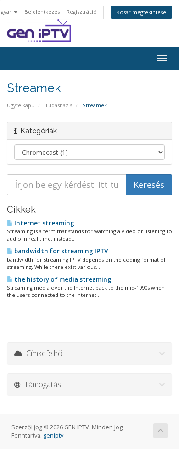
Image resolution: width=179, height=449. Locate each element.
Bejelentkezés (42, 11)
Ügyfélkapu (20, 105)
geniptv (53, 435)
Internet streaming (43, 223)
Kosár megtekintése (141, 12)
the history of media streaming (62, 279)
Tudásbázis (58, 105)
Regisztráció (82, 11)
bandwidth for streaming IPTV (60, 251)
